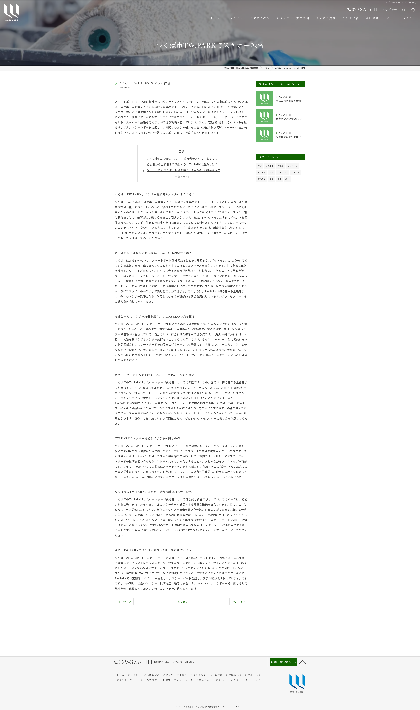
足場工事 (270, 166)
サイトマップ (252, 680)
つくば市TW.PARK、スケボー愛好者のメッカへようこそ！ (183, 158)
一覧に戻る (181, 601)
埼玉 (280, 179)
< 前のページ (124, 601)
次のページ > (238, 601)
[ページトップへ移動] (302, 661)
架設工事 (296, 172)
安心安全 (262, 179)
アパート (262, 172)
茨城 (260, 166)
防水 (271, 172)
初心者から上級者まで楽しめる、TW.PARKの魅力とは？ (182, 164)
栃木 (287, 179)
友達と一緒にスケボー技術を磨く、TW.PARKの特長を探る (183, 170)
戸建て (281, 166)
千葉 (271, 179)
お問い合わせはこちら (394, 9)
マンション (292, 166)
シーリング (283, 172)
